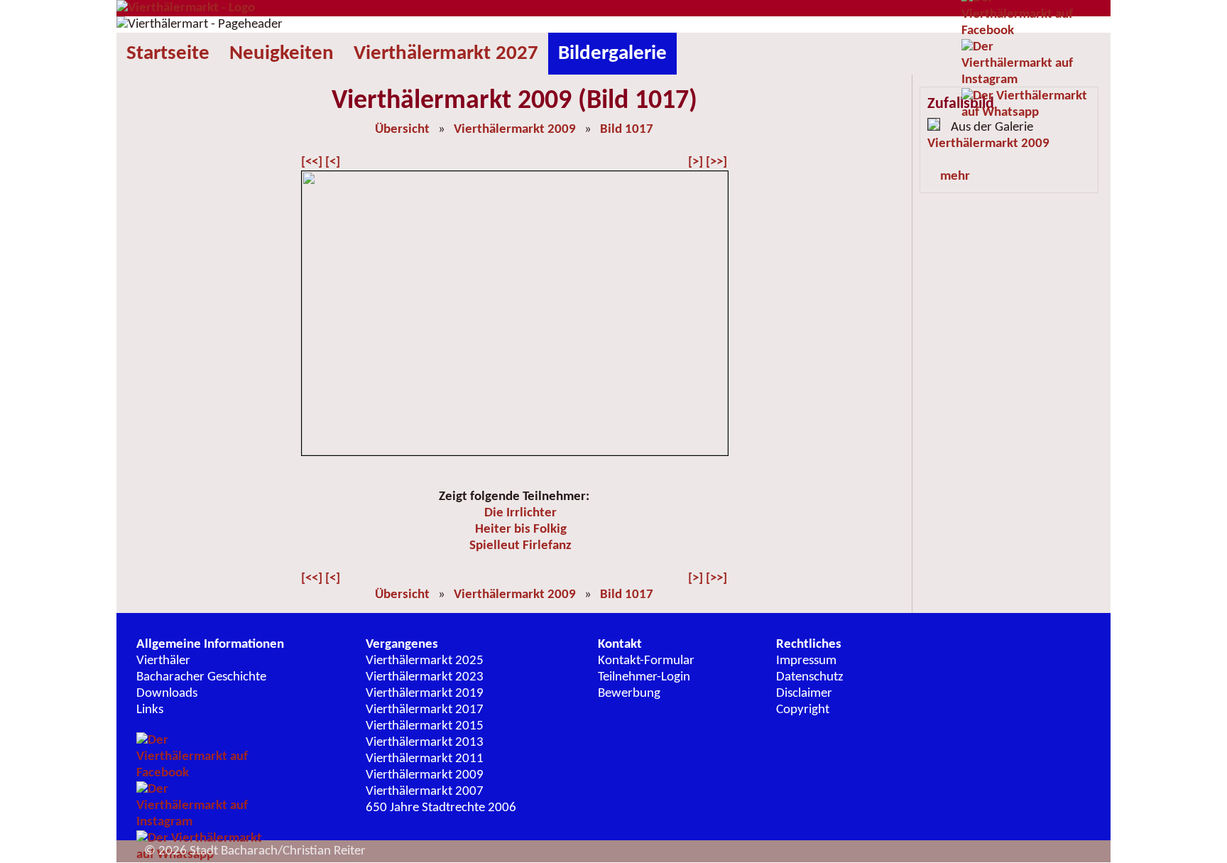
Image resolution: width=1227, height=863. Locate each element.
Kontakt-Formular (646, 661)
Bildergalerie (612, 53)
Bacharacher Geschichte (201, 677)
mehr (955, 176)
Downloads (166, 693)
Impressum (806, 661)
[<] (332, 162)
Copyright (802, 710)
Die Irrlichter (520, 513)
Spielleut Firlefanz (520, 546)
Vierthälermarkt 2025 (425, 661)
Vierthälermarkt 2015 (425, 726)
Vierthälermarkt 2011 (425, 759)
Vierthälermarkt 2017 (425, 710)
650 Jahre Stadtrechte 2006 (441, 808)
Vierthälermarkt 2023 (425, 677)
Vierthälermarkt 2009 (515, 129)
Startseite (167, 53)
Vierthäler (163, 661)
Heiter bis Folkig (521, 529)
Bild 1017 (626, 129)
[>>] (716, 162)
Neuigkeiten (281, 53)
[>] (695, 162)
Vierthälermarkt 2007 (425, 791)
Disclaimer (804, 693)
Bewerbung (629, 693)
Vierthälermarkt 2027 (446, 53)
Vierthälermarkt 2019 (425, 693)
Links (149, 710)
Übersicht (402, 129)
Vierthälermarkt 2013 (425, 742)
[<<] (311, 162)
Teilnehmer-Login (644, 677)
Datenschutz (810, 677)
